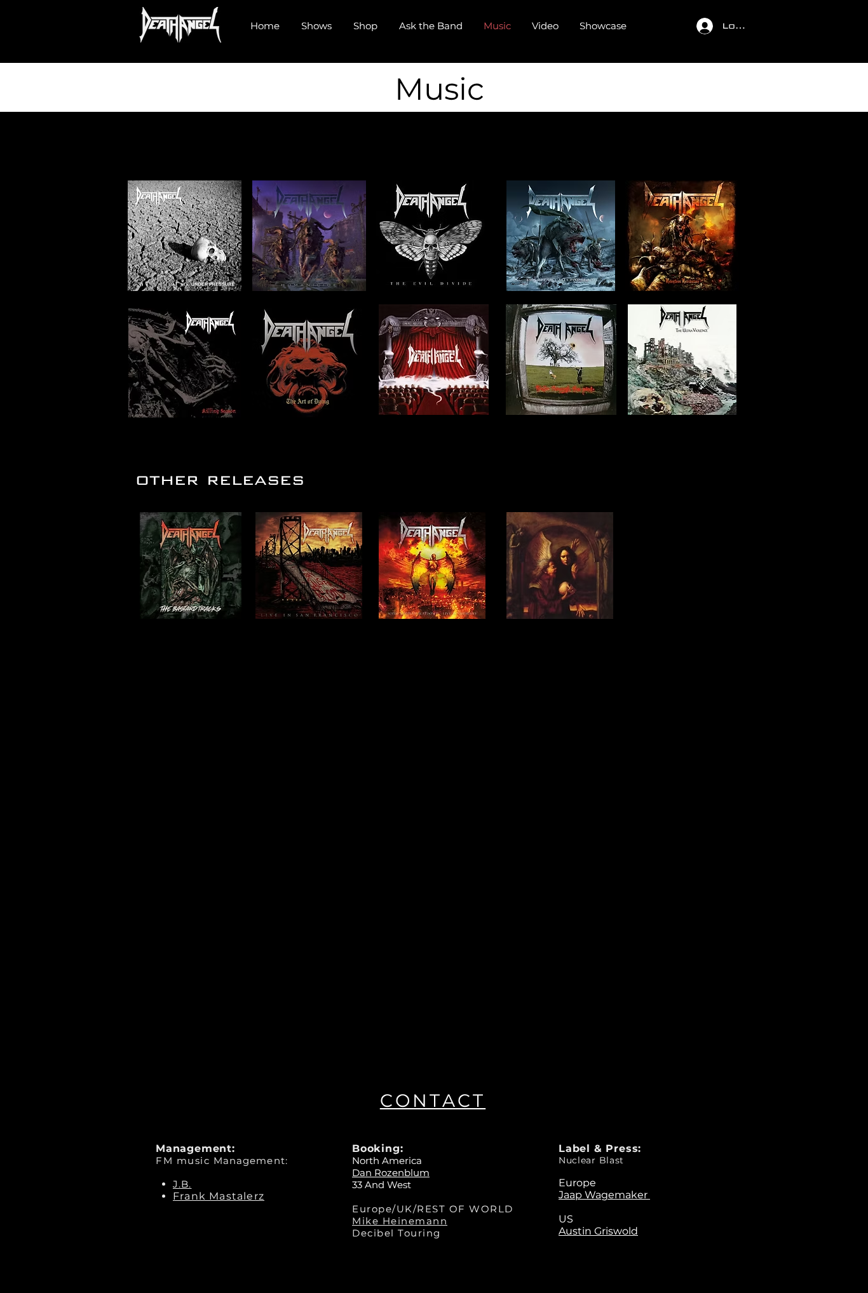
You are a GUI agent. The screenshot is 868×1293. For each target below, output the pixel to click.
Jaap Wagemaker (604, 1195)
